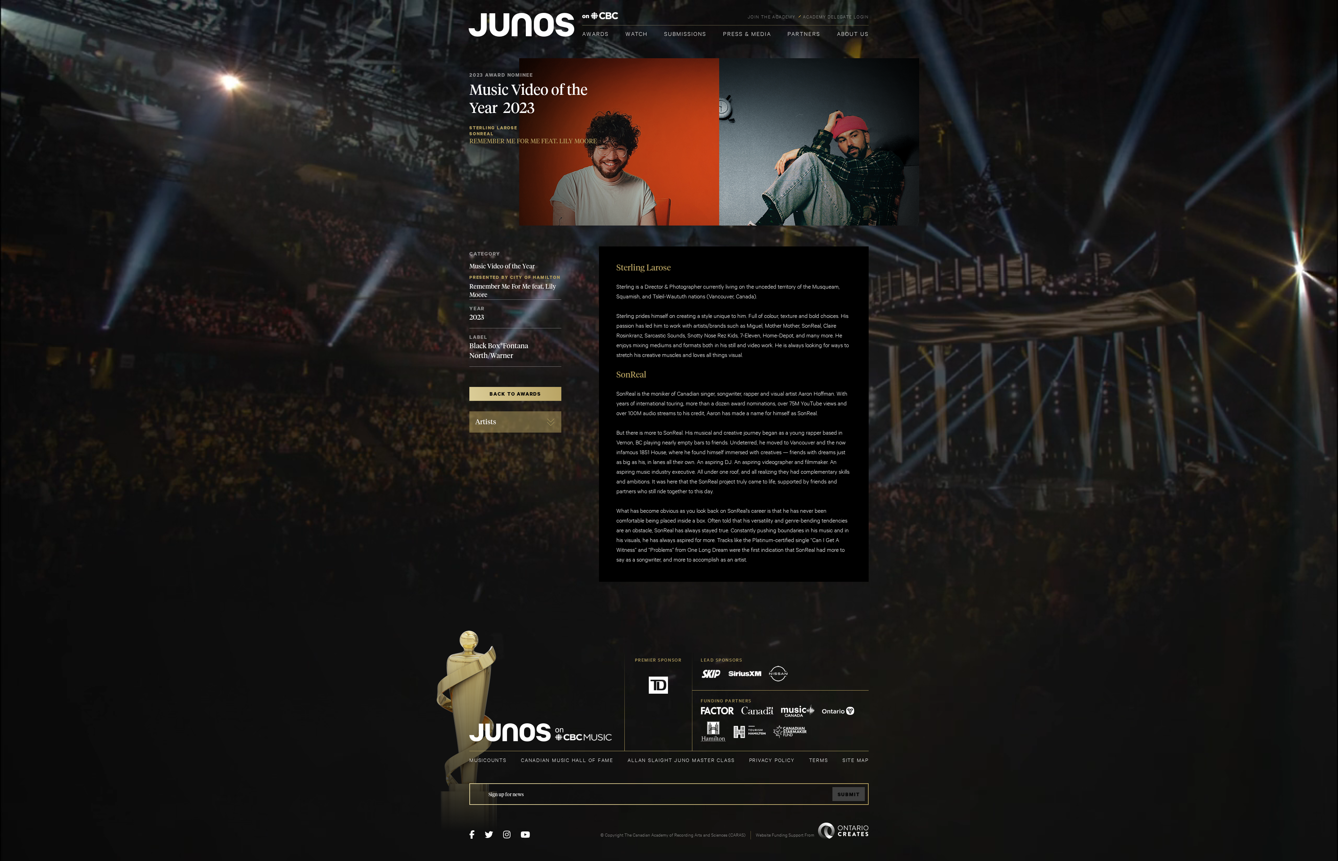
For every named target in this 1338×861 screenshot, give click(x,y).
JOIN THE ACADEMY (771, 16)
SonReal (481, 134)
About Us (853, 33)
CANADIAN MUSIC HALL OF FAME (567, 759)
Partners (803, 33)
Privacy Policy (772, 759)
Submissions (685, 33)
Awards (595, 33)
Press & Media (747, 33)
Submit (849, 794)
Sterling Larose (493, 128)
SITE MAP (856, 759)
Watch (636, 33)
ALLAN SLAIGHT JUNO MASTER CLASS (681, 759)
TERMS (818, 759)
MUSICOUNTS (488, 759)
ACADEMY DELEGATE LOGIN (836, 16)
